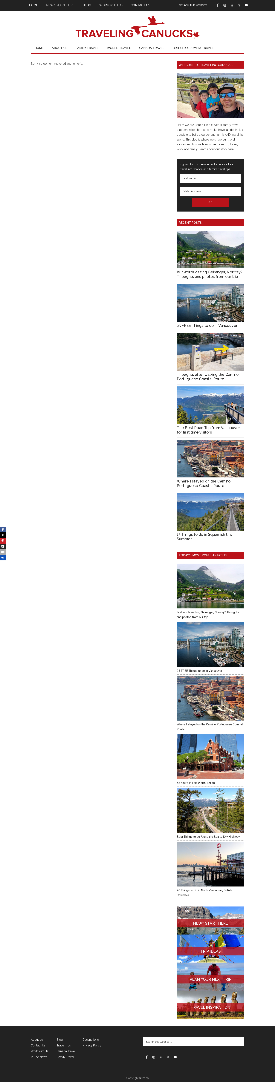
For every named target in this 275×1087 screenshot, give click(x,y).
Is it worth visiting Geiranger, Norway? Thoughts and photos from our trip (209, 274)
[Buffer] (3, 546)
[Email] (3, 552)
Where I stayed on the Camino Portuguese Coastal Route (204, 483)
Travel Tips (64, 1045)
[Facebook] (3, 529)
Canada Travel (66, 1051)
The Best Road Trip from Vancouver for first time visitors (208, 429)
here (231, 149)
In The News (39, 1057)
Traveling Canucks (137, 27)
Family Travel (65, 1057)
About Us (37, 1039)
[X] (3, 535)
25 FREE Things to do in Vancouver (207, 325)
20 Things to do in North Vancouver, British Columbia (204, 893)
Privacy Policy (92, 1045)
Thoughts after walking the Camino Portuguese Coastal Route (208, 376)
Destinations (91, 1039)
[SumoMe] (3, 557)
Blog (60, 1039)
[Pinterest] (3, 541)
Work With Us (39, 1051)
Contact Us (38, 1045)
